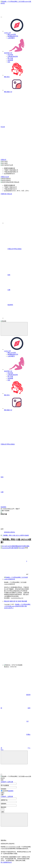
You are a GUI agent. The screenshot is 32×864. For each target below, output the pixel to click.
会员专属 (10, 546)
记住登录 (5, 791)
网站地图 (24, 601)
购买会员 (9, 862)
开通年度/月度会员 (6, 194)
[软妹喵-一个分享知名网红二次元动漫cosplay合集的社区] (17, 579)
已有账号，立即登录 (7, 796)
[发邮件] (17, 663)
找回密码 (10, 791)
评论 (13, 532)
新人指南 (3, 862)
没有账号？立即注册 (7, 782)
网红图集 (26, 546)
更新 (5, 532)
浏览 (8, 532)
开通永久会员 (5, 177)
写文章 (3, 127)
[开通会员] (13, 681)
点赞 (11, 532)
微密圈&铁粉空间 (18, 546)
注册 (2, 811)
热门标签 (18, 601)
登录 (2, 792)
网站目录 (7, 601)
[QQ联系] (17, 635)
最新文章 (12, 601)
